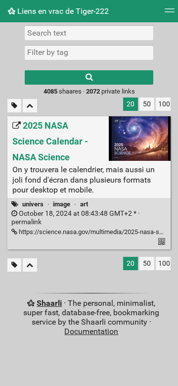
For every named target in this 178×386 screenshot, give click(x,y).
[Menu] (169, 13)
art (84, 204)
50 (147, 104)
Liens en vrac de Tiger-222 (62, 11)
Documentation (91, 331)
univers (33, 204)
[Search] (89, 77)
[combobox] (89, 52)
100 (164, 104)
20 (130, 104)
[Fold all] (30, 105)
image (61, 204)
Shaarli (49, 303)
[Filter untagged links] (14, 105)
